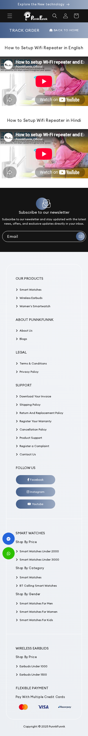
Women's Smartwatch (35, 306)
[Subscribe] (80, 236)
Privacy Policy (29, 371)
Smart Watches (30, 289)
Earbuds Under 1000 (33, 666)
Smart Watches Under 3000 (39, 559)
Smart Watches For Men (36, 603)
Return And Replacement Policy (41, 413)
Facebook (36, 479)
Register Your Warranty (36, 421)
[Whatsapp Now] (8, 553)
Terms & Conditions (33, 363)
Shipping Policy (30, 404)
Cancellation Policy (33, 429)
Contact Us (28, 454)
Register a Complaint (34, 446)
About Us (26, 330)
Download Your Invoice (35, 396)
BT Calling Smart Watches (38, 585)
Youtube (37, 504)
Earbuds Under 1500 (33, 674)
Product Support (31, 438)
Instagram (36, 492)
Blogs (23, 339)
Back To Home (66, 30)
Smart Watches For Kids (36, 620)
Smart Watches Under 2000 (39, 551)
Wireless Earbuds (31, 298)
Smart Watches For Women (38, 611)
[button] (9, 15)
